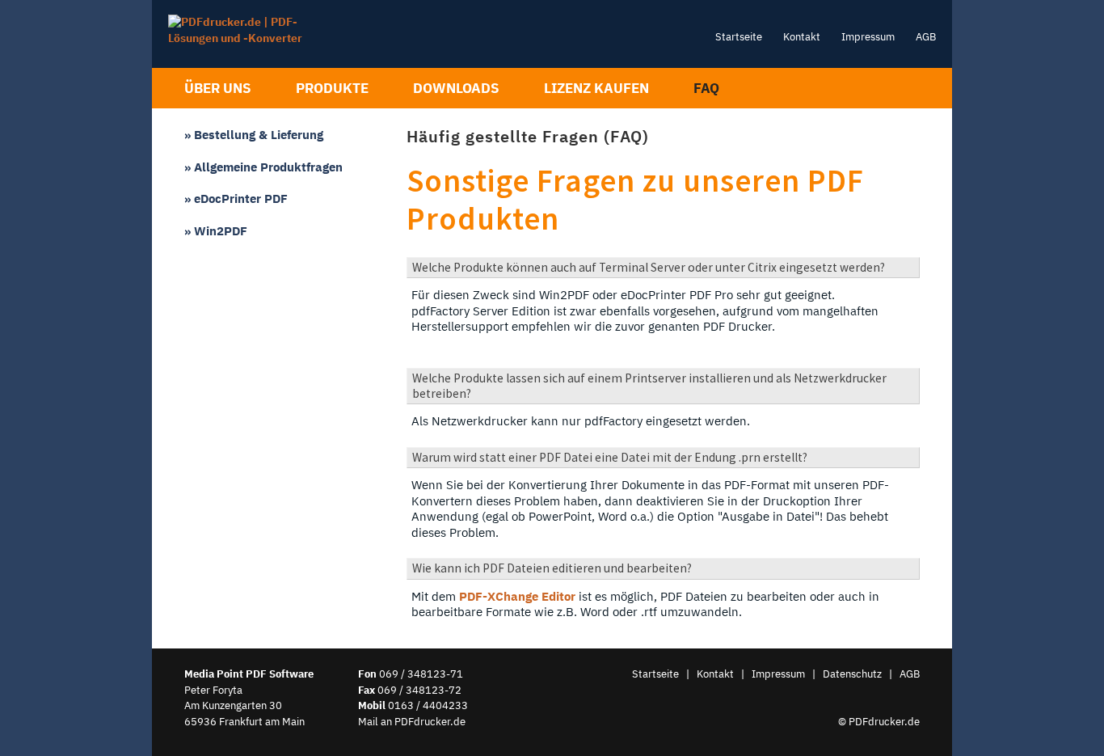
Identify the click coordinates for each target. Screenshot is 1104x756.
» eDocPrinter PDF (236, 198)
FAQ (706, 88)
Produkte (332, 88)
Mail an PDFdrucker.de (412, 721)
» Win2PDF (215, 230)
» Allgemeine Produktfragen (263, 166)
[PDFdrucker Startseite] (255, 38)
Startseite (738, 36)
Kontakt (801, 36)
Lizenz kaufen (596, 88)
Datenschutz (852, 673)
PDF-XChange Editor (517, 596)
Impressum (868, 36)
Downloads (456, 88)
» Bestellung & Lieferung (253, 134)
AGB (926, 36)
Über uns (217, 88)
